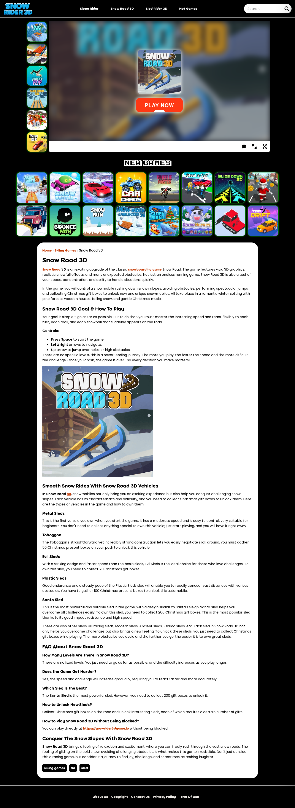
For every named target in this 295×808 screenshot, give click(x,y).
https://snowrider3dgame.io (106, 728)
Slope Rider (89, 8)
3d (73, 768)
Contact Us (140, 797)
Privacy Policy (164, 797)
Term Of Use (189, 797)
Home (47, 250)
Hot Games (188, 8)
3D (69, 494)
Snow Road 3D (122, 8)
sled (84, 768)
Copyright (119, 797)
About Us (100, 797)
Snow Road (51, 269)
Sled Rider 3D (156, 8)
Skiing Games (65, 250)
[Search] (287, 8)
